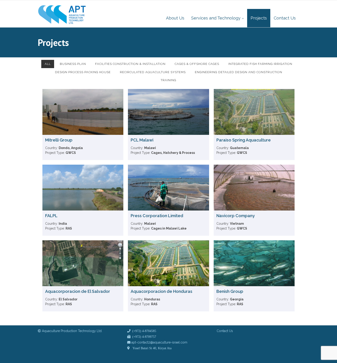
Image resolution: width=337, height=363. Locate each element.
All (48, 64)
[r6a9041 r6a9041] (157, 342)
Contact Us (225, 331)
